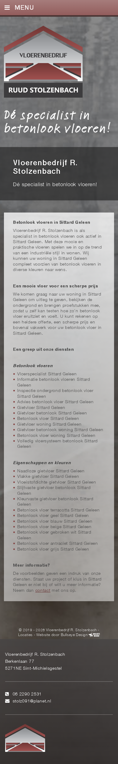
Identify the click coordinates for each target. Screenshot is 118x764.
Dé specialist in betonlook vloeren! (57, 121)
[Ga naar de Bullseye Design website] (94, 635)
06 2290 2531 (27, 694)
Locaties (25, 635)
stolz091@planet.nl (32, 701)
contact (43, 591)
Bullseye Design (74, 635)
